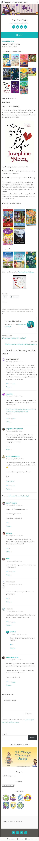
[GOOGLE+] (17, 833)
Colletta (9, 394)
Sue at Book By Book (13, 456)
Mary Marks (26, 311)
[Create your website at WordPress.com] (19, 2)
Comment (28, 713)
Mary (8, 559)
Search (4, 734)
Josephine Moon (19, 309)
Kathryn (15, 46)
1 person (13, 383)
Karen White (28, 309)
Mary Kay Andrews (16, 311)
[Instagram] (21, 27)
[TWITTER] (13, 833)
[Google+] (18, 27)
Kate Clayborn (6, 311)
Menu (21, 35)
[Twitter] (14, 27)
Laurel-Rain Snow (12, 657)
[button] (6, 61)
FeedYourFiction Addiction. (26, 272)
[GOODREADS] (26, 833)
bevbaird (9, 533)
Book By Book (10, 481)
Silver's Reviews (11, 503)
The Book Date (19, 20)
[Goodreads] (25, 27)
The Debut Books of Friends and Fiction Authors (21, 343)
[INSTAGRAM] (21, 833)
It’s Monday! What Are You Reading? (14, 337)
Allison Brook (11, 309)
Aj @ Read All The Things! (14, 429)
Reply (8, 387)
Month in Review (8, 41)
